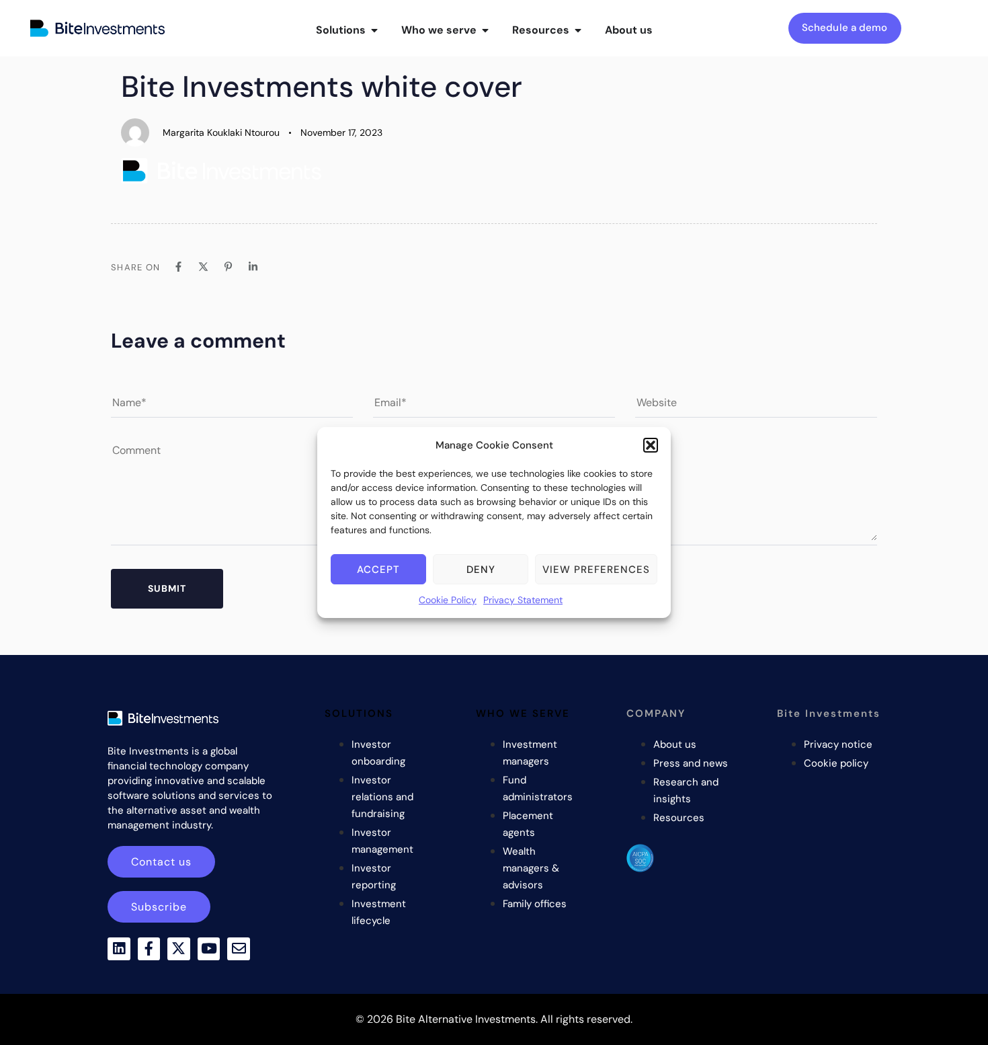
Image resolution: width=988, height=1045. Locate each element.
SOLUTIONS (359, 713)
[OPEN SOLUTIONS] (374, 30)
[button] (650, 445)
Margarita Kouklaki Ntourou (221, 132)
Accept (378, 569)
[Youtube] (209, 948)
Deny (480, 569)
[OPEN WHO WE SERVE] (485, 30)
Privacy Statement (523, 600)
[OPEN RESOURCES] (578, 30)
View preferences (596, 569)
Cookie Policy (448, 600)
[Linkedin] (119, 948)
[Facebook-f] (149, 948)
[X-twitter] (178, 948)
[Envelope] (238, 948)
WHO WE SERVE (523, 713)
